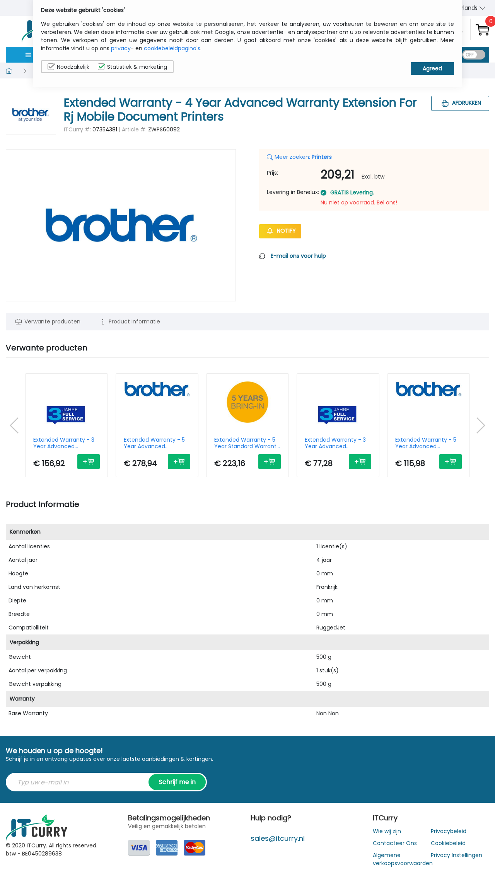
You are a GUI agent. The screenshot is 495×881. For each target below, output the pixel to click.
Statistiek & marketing (137, 66)
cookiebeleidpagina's (172, 48)
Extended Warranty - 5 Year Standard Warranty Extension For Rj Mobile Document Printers (247, 443)
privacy (121, 48)
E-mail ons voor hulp (298, 256)
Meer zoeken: (302, 157)
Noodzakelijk (73, 66)
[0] (482, 29)
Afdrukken (466, 103)
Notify (285, 231)
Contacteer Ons (395, 843)
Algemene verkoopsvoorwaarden (403, 859)
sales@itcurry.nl (278, 838)
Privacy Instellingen (456, 855)
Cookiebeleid (448, 843)
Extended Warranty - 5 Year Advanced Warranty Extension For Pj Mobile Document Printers (426, 443)
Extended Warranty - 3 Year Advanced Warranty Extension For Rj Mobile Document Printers (64, 443)
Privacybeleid (448, 831)
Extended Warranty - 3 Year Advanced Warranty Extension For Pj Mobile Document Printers (336, 443)
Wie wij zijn (387, 831)
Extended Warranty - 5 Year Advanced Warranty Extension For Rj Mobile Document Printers (155, 443)
